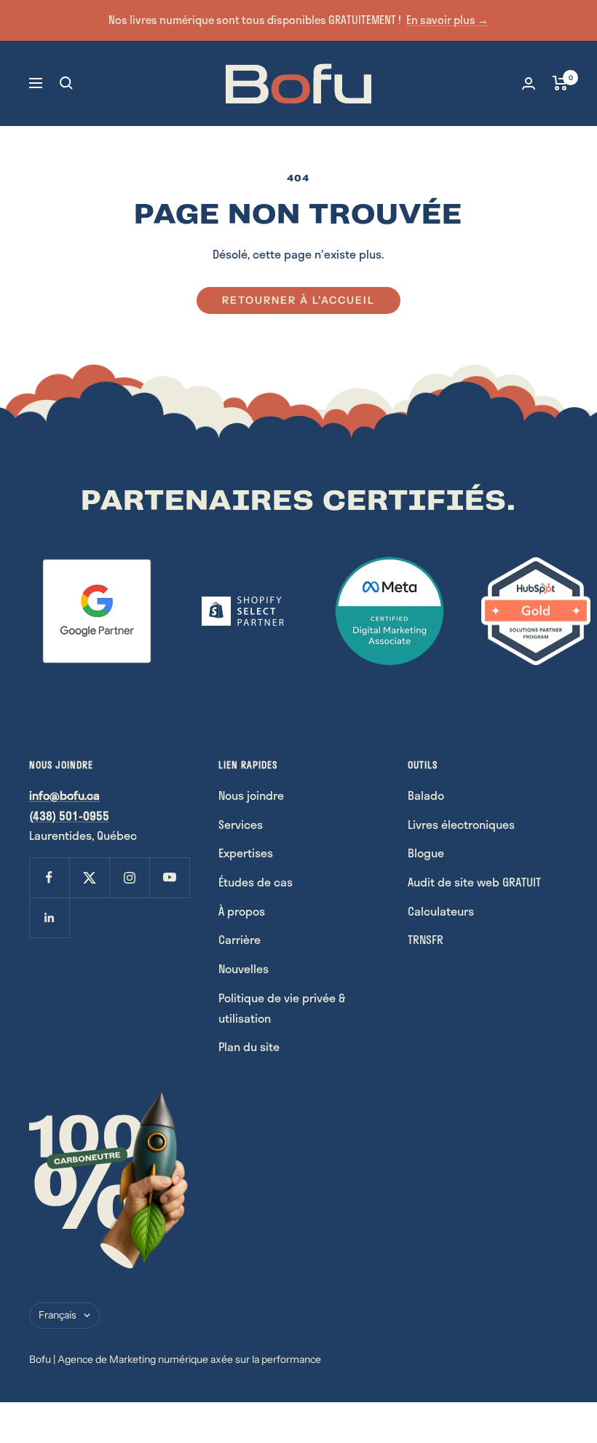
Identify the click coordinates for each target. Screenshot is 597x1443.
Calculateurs (441, 911)
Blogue (426, 853)
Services (240, 824)
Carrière (239, 939)
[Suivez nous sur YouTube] (169, 877)
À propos (241, 911)
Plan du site (249, 1046)
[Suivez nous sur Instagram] (129, 877)
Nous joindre (251, 795)
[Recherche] (66, 83)
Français (57, 1314)
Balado (426, 795)
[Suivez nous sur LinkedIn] (49, 917)
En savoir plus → (447, 19)
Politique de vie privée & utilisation (281, 1007)
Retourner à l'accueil (298, 300)
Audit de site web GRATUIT (474, 882)
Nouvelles (243, 968)
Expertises (245, 853)
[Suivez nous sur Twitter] (89, 877)
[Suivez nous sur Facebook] (49, 877)
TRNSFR (425, 939)
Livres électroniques (461, 824)
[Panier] (560, 83)
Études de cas (255, 882)
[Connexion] (528, 83)
